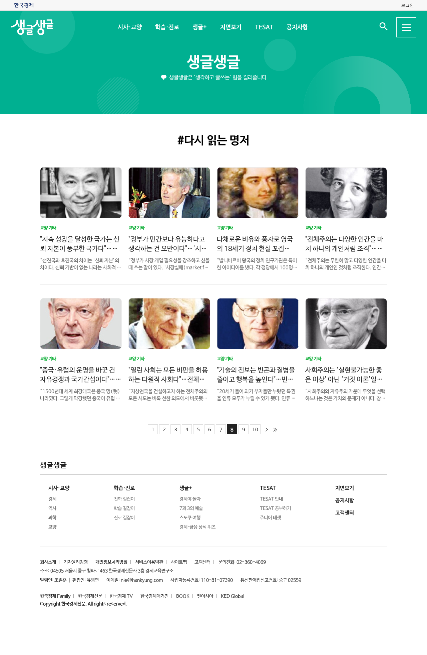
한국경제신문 (90, 596)
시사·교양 (129, 27)
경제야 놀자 (189, 499)
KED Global (232, 596)
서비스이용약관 (149, 562)
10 (255, 430)
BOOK (182, 596)
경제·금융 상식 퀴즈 (197, 527)
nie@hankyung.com (142, 580)
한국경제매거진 (154, 596)
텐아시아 (205, 596)
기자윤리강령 (76, 562)
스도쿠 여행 (189, 517)
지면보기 (230, 27)
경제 (52, 499)
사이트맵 (179, 562)
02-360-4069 (251, 562)
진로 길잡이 (124, 517)
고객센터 (202, 562)
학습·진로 (167, 27)
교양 (52, 527)
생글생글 (213, 62)
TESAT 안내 (271, 499)
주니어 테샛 (270, 517)
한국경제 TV (121, 596)
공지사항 (297, 27)
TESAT (264, 27)
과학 (52, 517)
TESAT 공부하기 (275, 508)
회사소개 (48, 562)
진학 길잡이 (124, 499)
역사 (52, 508)
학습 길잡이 (124, 508)
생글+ (199, 27)
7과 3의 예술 (191, 508)
